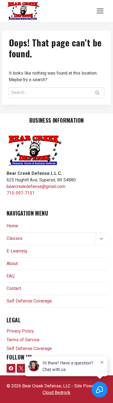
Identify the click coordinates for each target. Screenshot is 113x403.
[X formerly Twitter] (21, 368)
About (12, 263)
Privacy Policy (20, 331)
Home (12, 225)
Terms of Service (23, 339)
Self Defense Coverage (29, 301)
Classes (14, 238)
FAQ (11, 276)
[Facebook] (11, 368)
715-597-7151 (21, 193)
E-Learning (17, 251)
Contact (14, 288)
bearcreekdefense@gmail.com (36, 186)
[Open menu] (100, 10)
